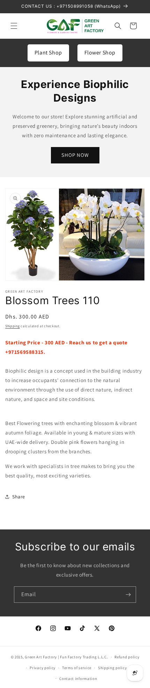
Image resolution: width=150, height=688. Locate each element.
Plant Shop (48, 52)
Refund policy (126, 656)
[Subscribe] (128, 594)
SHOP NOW (75, 155)
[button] (14, 26)
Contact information (78, 678)
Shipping (12, 326)
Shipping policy (112, 667)
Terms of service (76, 667)
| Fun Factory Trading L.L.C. (83, 656)
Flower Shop (100, 52)
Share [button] (18, 496)
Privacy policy (42, 667)
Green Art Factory (41, 656)
